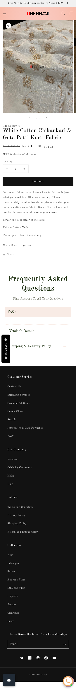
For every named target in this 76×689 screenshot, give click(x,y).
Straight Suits (16, 588)
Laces (10, 621)
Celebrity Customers (19, 467)
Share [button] (10, 254)
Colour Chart (15, 411)
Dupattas (12, 596)
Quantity (8, 161)
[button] (5, 13)
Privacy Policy (16, 515)
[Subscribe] (65, 644)
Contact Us (14, 386)
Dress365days (41, 674)
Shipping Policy (17, 523)
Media (11, 476)
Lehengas (13, 563)
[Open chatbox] (68, 681)
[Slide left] (29, 118)
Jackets (11, 604)
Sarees (11, 571)
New (10, 555)
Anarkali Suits (16, 579)
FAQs (10, 436)
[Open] (9, 680)
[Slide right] (47, 118)
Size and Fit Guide (18, 403)
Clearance (13, 613)
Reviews (12, 459)
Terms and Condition (20, 507)
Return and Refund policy (22, 532)
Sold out (38, 181)
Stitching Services (18, 395)
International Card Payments (25, 428)
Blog (10, 484)
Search (11, 419)
